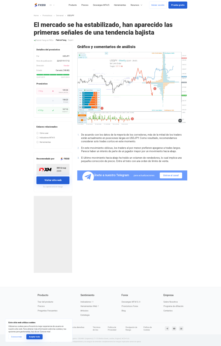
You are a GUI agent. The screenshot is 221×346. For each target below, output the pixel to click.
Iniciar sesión (157, 5)
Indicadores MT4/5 (47, 138)
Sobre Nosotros (170, 302)
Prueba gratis (178, 5)
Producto (73, 5)
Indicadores (87, 302)
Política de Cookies (147, 328)
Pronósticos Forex (129, 306)
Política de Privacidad (112, 328)
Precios (84, 5)
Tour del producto (45, 302)
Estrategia (85, 315)
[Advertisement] (53, 234)
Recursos (135, 5)
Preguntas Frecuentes (47, 310)
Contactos (168, 310)
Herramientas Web (89, 306)
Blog (123, 310)
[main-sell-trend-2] (132, 88)
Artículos (84, 310)
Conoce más (16, 337)
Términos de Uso (96, 328)
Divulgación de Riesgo (131, 328)
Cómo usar (44, 133)
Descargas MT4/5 (101, 5)
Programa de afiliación (173, 306)
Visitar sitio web (53, 180)
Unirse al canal (171, 175)
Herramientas (120, 5)
